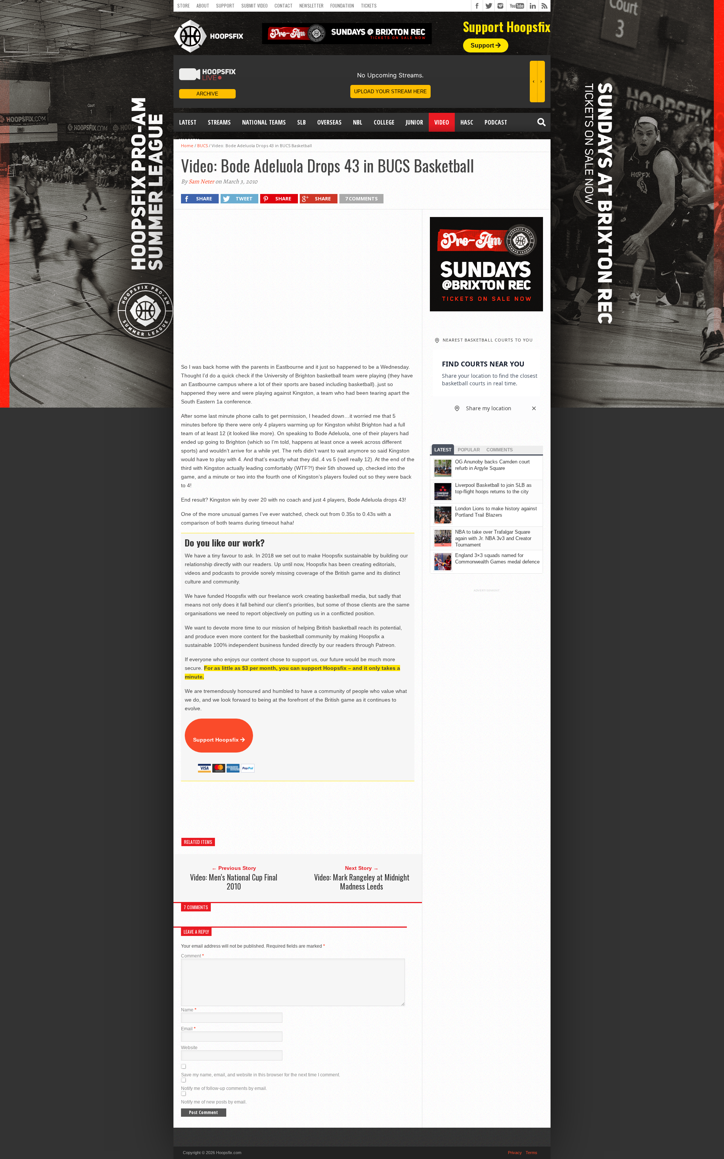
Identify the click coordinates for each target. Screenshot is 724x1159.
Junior (414, 122)
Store (183, 5)
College (384, 122)
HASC (466, 122)
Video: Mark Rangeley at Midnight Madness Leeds (362, 882)
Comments (499, 450)
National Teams (264, 122)
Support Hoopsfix (216, 740)
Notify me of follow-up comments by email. (224, 1088)
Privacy (515, 1152)
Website (189, 1047)
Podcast (496, 122)
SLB (301, 122)
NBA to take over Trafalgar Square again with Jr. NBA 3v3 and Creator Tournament (493, 538)
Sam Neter (201, 181)
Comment (192, 956)
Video (441, 122)
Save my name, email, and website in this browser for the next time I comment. (260, 1074)
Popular (469, 450)
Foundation (342, 5)
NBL (357, 122)
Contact (284, 5)
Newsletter (311, 5)
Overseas (329, 122)
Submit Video (254, 5)
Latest (187, 122)
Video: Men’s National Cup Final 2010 (233, 882)
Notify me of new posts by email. (214, 1102)
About (202, 5)
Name (188, 1010)
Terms (531, 1152)
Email (188, 1028)
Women (189, 141)
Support (225, 5)
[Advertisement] (318, 810)
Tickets (369, 5)
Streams (219, 122)
